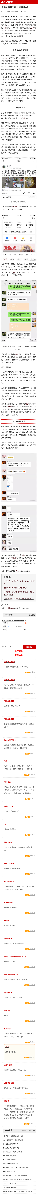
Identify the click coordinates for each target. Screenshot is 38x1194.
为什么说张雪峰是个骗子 (10, 1156)
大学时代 (30, 1130)
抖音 (17, 354)
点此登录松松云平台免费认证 (15, 620)
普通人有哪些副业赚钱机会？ (15, 7)
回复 (27, 672)
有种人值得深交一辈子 (9, 1171)
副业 (15, 22)
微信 (17, 571)
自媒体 (14, 207)
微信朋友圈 (13, 558)
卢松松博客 (7, 2)
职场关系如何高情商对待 (10, 1163)
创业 (32, 28)
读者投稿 (23, 11)
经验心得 (15, 11)
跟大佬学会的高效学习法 (10, 1144)
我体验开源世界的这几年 (10, 1187)
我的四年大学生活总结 (9, 1183)
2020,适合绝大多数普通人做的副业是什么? (19, 598)
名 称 (5, 623)
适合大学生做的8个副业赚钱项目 (13, 1140)
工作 (4, 28)
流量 (13, 272)
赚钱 (6, 58)
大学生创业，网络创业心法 (11, 1160)
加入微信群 (32, 615)
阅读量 (8, 11)
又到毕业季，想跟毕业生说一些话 (13, 1136)
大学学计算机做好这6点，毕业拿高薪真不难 (16, 1167)
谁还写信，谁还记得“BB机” (11, 1148)
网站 (27, 404)
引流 (23, 555)
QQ (4, 629)
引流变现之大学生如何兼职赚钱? (15, 588)
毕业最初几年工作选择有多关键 (12, 1152)
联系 (4, 626)
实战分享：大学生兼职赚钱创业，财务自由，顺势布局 (17, 1179)
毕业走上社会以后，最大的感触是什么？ (15, 1175)
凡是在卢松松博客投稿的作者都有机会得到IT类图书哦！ (17, 1191)
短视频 (10, 406)
